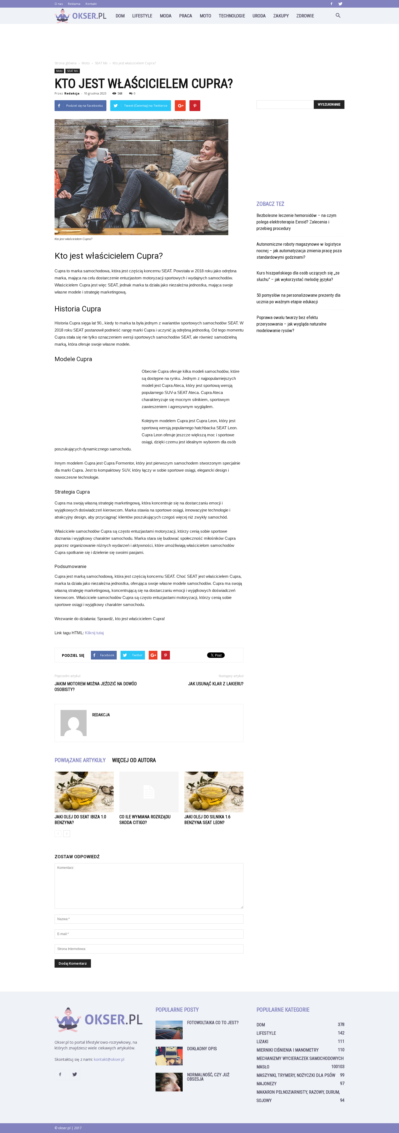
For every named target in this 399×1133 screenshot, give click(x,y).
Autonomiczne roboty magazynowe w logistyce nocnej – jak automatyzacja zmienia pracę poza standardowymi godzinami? (299, 250)
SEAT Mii (72, 71)
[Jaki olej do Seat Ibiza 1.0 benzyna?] (84, 792)
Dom (120, 15)
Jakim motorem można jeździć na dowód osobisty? (96, 686)
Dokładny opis (202, 1048)
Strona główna (66, 63)
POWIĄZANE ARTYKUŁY (80, 760)
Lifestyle (142, 15)
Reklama (74, 4)
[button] (337, 15)
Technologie (232, 15)
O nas (59, 4)
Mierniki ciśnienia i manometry (287, 1050)
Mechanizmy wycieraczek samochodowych (300, 1058)
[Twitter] (340, 4)
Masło (262, 1066)
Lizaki (262, 1041)
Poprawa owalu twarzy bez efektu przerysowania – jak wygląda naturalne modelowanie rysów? (291, 324)
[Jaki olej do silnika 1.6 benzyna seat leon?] (213, 792)
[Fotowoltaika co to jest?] (169, 1030)
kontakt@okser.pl (109, 1059)
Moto (205, 15)
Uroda (259, 15)
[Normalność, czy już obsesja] (169, 1082)
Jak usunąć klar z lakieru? (215, 683)
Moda (166, 15)
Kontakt (91, 4)
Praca (185, 15)
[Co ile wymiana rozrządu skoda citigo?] (149, 792)
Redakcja (72, 93)
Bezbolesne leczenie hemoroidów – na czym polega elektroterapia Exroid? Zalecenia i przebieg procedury (296, 222)
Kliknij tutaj (94, 632)
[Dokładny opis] (169, 1056)
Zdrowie (305, 15)
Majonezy (266, 1083)
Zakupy (281, 15)
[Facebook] (331, 4)
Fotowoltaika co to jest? (213, 1022)
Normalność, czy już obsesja (208, 1077)
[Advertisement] (199, 42)
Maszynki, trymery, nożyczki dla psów (295, 1075)
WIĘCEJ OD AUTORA (134, 760)
